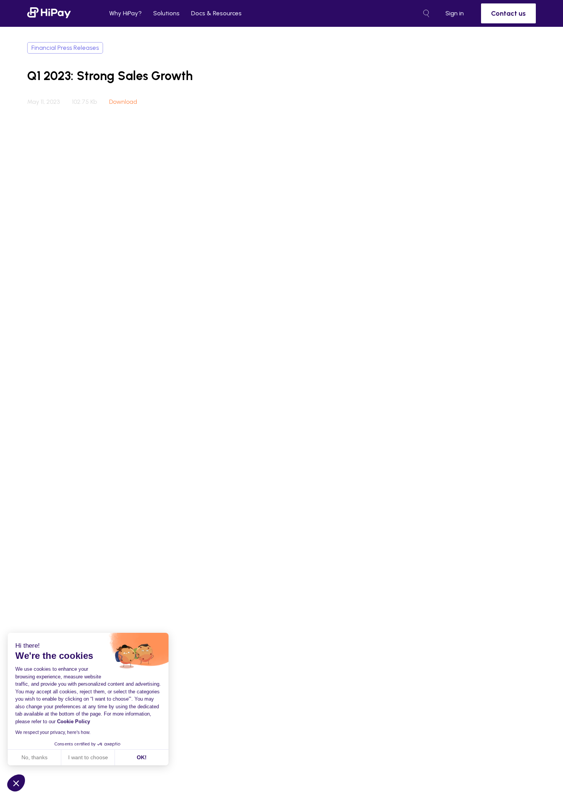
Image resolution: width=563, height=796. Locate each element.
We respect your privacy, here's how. (52, 732)
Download (123, 101)
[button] (16, 783)
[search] (426, 13)
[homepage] (49, 13)
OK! (142, 757)
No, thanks (34, 757)
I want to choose (88, 757)
